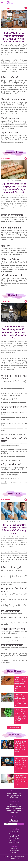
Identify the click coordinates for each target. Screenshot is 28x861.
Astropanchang (15, 835)
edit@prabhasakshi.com (14, 806)
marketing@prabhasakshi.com (14, 808)
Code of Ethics (14, 812)
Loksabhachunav (14, 833)
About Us (14, 848)
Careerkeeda (14, 836)
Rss (14, 852)
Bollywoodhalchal (14, 842)
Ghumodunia (14, 840)
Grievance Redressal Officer (14, 810)
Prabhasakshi (14, 831)
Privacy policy (15, 850)
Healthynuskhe (15, 838)
